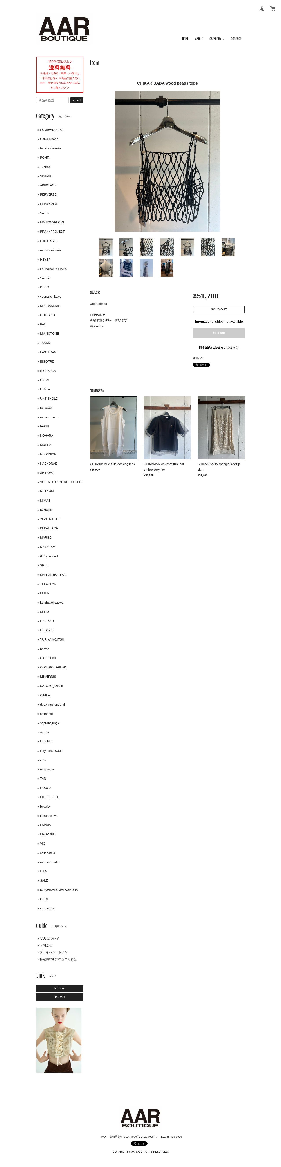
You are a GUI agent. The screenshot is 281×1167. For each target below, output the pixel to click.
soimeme (46, 713)
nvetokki (46, 510)
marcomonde (49, 862)
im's (43, 760)
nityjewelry (47, 769)
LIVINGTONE (49, 333)
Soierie (45, 278)
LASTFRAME (49, 352)
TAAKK (45, 343)
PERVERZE (48, 194)
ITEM (44, 871)
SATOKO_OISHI (51, 686)
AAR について (49, 938)
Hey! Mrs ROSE (51, 751)
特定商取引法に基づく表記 (58, 959)
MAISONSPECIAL (52, 222)
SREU (44, 565)
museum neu (49, 417)
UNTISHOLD (49, 398)
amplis (44, 732)
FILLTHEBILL (49, 797)
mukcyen (46, 408)
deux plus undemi (52, 704)
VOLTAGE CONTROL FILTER (60, 482)
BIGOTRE (47, 361)
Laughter (46, 741)
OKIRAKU (47, 621)
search (77, 100)
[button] (217, 38)
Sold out (219, 332)
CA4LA (45, 695)
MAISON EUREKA (52, 574)
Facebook (60, 997)
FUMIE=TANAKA (51, 129)
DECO (44, 287)
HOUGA (45, 787)
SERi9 (44, 611)
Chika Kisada (49, 139)
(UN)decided (49, 556)
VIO (42, 843)
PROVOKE (47, 834)
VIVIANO (46, 176)
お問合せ (46, 945)
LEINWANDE (49, 204)
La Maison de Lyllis (53, 268)
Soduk (44, 213)
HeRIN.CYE (48, 241)
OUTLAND (47, 315)
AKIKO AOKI (48, 185)
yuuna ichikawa (50, 296)
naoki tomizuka (50, 250)
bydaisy (45, 806)
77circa (45, 167)
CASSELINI (48, 658)
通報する (198, 358)
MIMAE (45, 500)
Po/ (42, 324)
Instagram (59, 988)
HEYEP (45, 259)
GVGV (44, 380)
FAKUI (44, 426)
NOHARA (46, 435)
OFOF (44, 899)
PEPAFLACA (49, 528)
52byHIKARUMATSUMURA (59, 889)
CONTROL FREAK (53, 667)
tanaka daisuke (50, 148)
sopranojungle (50, 723)
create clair (48, 908)
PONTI (45, 157)
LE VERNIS (48, 676)
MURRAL (46, 444)
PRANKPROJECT (52, 231)
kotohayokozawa (51, 602)
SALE (44, 880)
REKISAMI (47, 491)
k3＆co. (45, 389)
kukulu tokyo (49, 815)
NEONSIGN (48, 454)
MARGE (45, 537)
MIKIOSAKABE (50, 306)
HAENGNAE (48, 463)
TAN (43, 778)
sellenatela (47, 853)
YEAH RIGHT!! (50, 519)
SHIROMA (47, 472)
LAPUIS (45, 825)
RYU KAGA (48, 370)
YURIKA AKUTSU (52, 639)
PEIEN (44, 593)
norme (44, 649)
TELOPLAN (48, 584)
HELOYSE (47, 630)
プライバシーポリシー (55, 952)
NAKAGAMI (48, 547)
